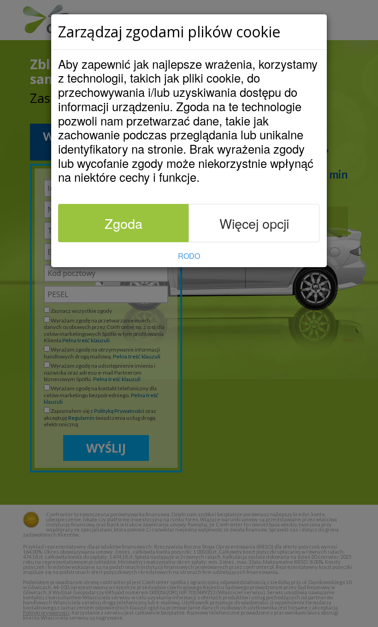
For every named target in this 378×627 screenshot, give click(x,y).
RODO (189, 256)
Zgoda (123, 223)
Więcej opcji (254, 223)
